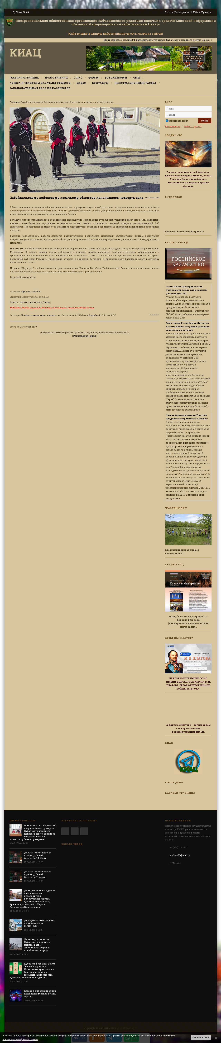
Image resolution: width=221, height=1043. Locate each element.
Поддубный (94, 315)
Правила (206, 12)
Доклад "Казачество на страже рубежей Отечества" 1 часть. (37, 874)
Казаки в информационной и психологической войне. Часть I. (40, 993)
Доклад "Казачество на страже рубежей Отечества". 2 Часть (37, 855)
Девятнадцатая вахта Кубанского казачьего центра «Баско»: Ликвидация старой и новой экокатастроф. (37, 945)
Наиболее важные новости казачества (40, 315)
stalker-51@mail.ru (180, 855)
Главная (14, 102)
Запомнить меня (178, 120)
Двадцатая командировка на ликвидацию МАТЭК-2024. (39, 923)
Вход (168, 12)
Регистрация (182, 12)
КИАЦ (25, 52)
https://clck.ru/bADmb (30, 291)
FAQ (195, 12)
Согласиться (201, 1037)
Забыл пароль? (192, 126)
